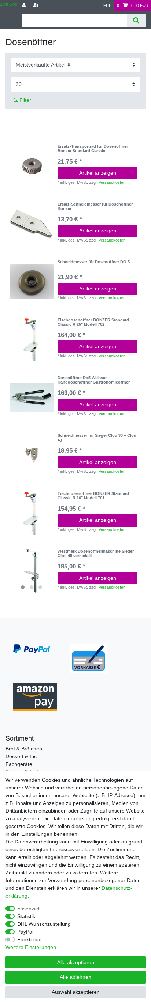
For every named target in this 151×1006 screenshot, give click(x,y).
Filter (24, 100)
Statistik (26, 916)
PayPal (25, 932)
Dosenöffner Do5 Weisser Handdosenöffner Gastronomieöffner (94, 379)
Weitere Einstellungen (30, 947)
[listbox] (32, 571)
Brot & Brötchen (23, 749)
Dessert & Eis (21, 756)
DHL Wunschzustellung (44, 924)
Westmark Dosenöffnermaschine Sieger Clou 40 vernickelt (96, 553)
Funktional (29, 939)
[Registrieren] (37, 5)
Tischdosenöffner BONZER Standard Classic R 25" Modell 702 (93, 322)
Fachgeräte (18, 764)
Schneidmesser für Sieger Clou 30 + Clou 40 (97, 437)
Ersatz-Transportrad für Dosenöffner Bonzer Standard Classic (93, 148)
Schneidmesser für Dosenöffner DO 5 (94, 262)
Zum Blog (8, 4)
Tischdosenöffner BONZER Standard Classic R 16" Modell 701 (93, 495)
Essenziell (28, 909)
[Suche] (136, 20)
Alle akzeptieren (75, 962)
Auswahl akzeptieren (76, 992)
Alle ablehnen (75, 977)
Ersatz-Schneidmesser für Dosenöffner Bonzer (95, 206)
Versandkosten (112, 182)
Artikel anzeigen (97, 173)
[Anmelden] (24, 5)
